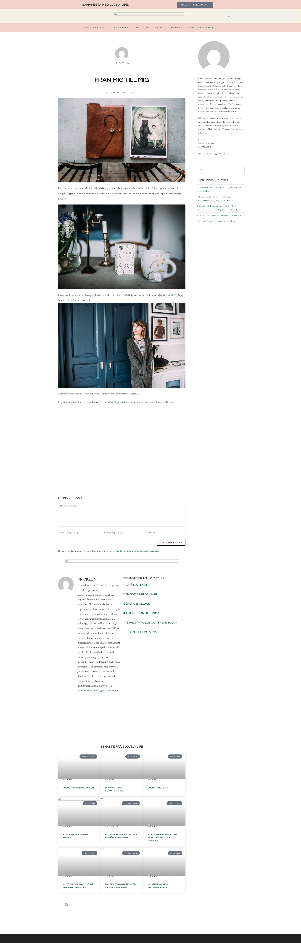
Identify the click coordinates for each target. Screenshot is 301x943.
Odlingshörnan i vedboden (78, 788)
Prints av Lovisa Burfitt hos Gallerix (221, 221)
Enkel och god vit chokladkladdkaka (226, 209)
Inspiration (134, 92)
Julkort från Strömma (141, 613)
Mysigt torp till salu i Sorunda (221, 200)
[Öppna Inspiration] (131, 27)
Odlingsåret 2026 (158, 788)
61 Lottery (201, 187)
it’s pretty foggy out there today (150, 622)
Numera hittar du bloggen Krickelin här (98, 690)
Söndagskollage (136, 603)
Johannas (128, 188)
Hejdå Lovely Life (136, 584)
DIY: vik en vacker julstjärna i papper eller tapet (223, 215)
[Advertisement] (122, 434)
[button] (104, 480)
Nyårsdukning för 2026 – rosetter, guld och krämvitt (162, 837)
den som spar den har (140, 594)
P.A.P (151, 188)
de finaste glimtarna (140, 632)
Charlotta (200, 221)
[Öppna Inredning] (109, 27)
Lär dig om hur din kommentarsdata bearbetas (137, 550)
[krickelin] (214, 56)
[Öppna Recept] (166, 27)
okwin (199, 215)
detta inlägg (172, 295)
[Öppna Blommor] (150, 27)
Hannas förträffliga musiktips (115, 402)
